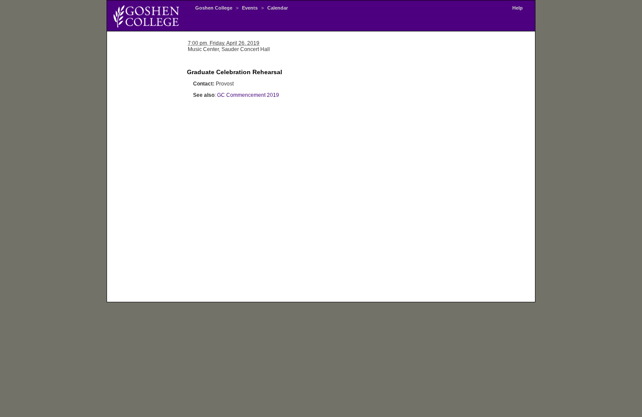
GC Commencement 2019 (248, 95)
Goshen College (213, 7)
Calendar (277, 7)
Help (517, 7)
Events (250, 7)
